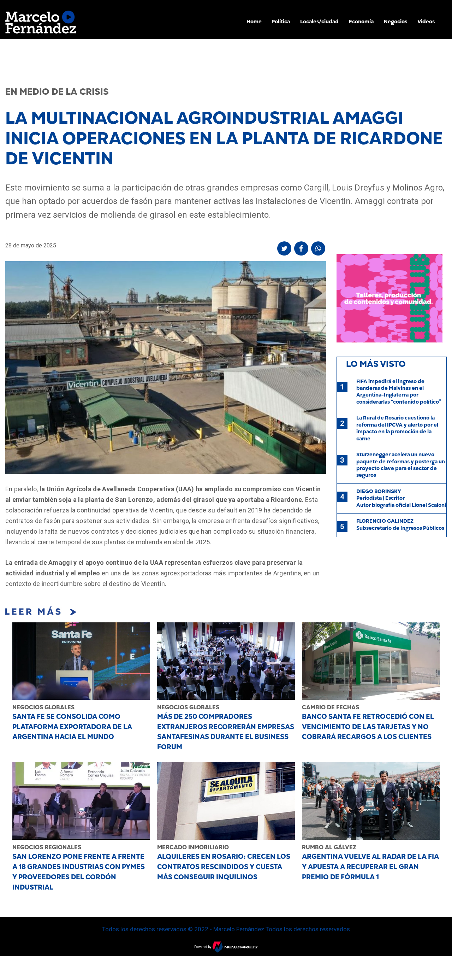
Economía (361, 21)
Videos (426, 21)
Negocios (395, 21)
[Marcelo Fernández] (40, 24)
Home (254, 21)
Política (281, 21)
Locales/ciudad (319, 21)
